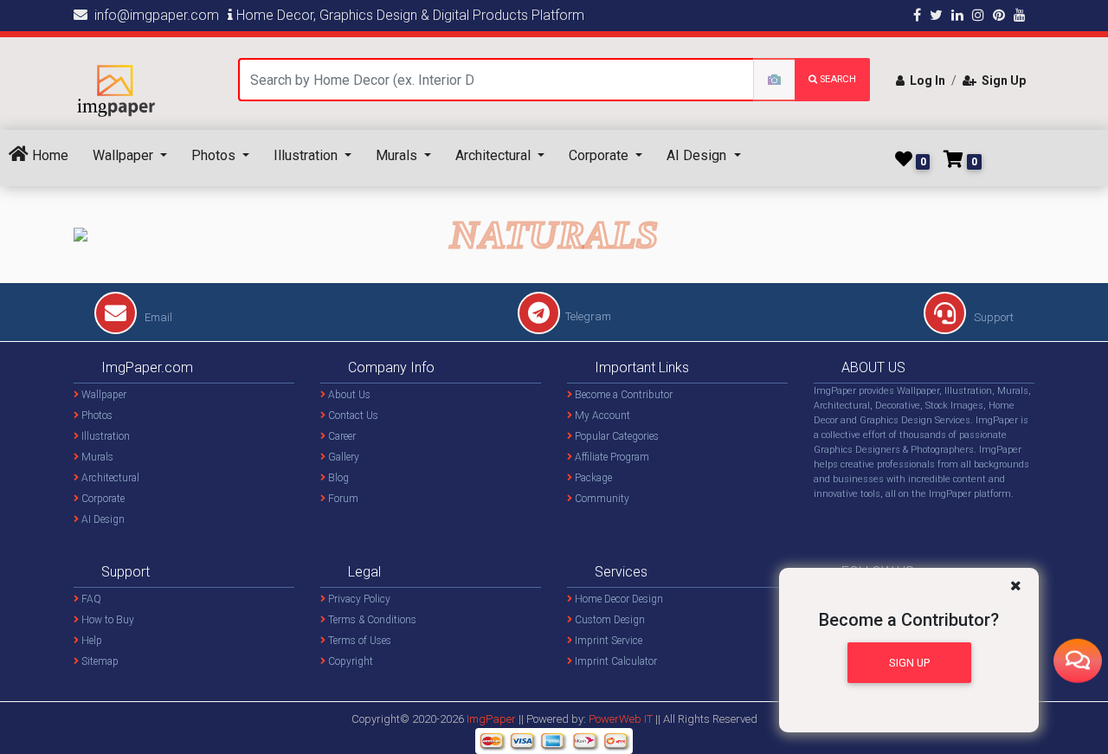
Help (90, 641)
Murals (398, 155)
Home (48, 155)
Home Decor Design (617, 599)
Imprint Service (607, 641)
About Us (347, 395)
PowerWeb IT (622, 718)
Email (157, 317)
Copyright (349, 661)
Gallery (342, 457)
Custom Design (608, 620)
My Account (601, 415)
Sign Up (1001, 80)
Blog (337, 478)
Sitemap (99, 661)
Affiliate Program (610, 457)
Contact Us (351, 415)
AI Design (698, 155)
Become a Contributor (622, 395)
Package (592, 478)
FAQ (90, 599)
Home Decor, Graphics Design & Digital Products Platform (408, 15)
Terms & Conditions (370, 620)
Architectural (494, 155)
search (836, 79)
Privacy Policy (357, 599)
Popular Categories (615, 436)
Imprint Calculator (614, 661)
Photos (215, 155)
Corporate (600, 155)
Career (340, 436)
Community (600, 499)
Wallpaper (125, 155)
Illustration (307, 155)
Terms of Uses (358, 641)
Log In (925, 80)
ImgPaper (491, 718)
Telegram (588, 316)
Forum (341, 499)
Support (992, 317)
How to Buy (106, 620)
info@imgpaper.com (153, 15)
